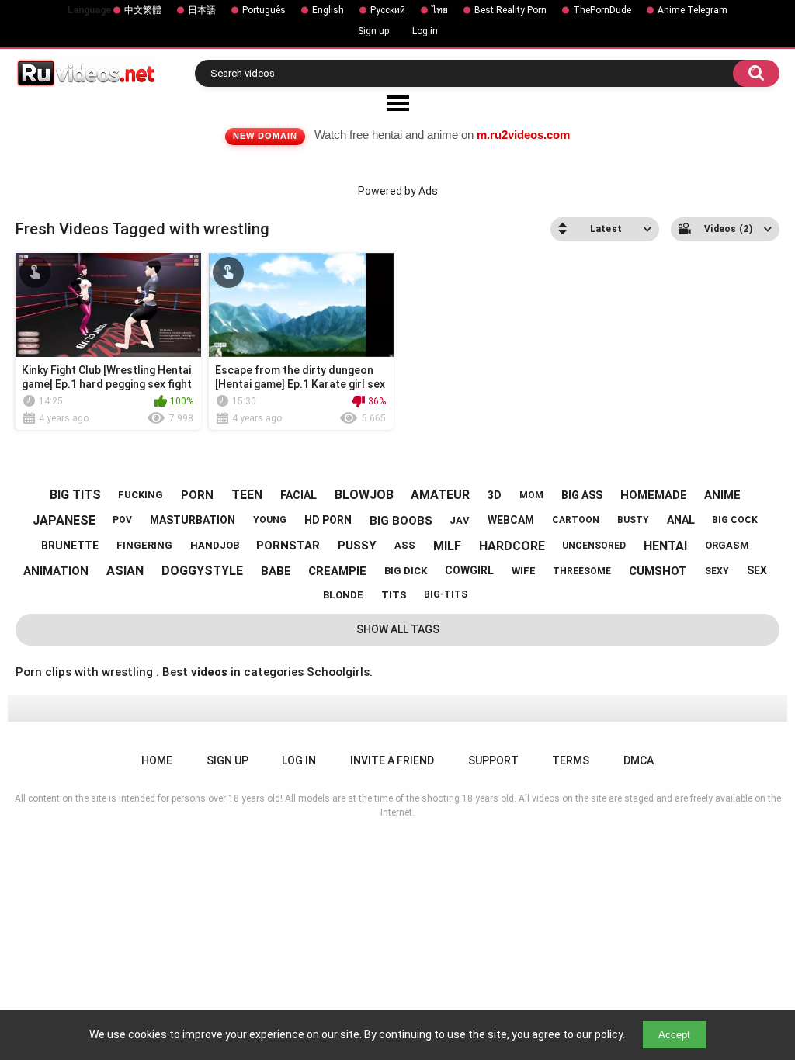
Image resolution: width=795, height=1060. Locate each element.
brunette (70, 545)
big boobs (401, 521)
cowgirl (469, 570)
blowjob (364, 494)
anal (681, 520)
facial (298, 495)
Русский (387, 10)
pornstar (288, 546)
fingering (144, 545)
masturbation (192, 520)
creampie (337, 571)
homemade (653, 495)
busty (633, 519)
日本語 (202, 10)
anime (722, 495)
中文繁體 (142, 10)
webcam (511, 520)
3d (495, 495)
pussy (357, 546)
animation (56, 571)
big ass (581, 495)
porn (197, 495)
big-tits (445, 594)
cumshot (658, 571)
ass (404, 545)
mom (531, 495)
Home (156, 760)
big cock (735, 519)
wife (524, 571)
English (328, 10)
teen (246, 494)
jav (460, 520)
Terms (570, 760)
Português (264, 10)
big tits (75, 494)
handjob (214, 545)
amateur (440, 494)
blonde (343, 595)
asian (125, 570)
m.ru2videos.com (523, 134)
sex (757, 570)
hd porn (328, 520)
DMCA (638, 760)
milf (447, 546)
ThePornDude (602, 10)
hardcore (512, 546)
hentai (665, 546)
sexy (717, 571)
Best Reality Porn (510, 10)
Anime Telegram (692, 10)
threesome (582, 571)
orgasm (727, 545)
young (269, 519)
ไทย (440, 10)
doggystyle (202, 570)
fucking (140, 495)
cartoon (575, 519)
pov (122, 519)
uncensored (594, 545)
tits (394, 595)
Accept (674, 1035)
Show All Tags (397, 629)
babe (276, 571)
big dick (405, 571)
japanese (64, 520)
